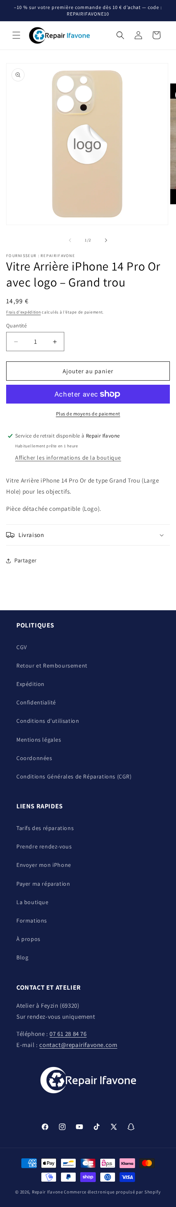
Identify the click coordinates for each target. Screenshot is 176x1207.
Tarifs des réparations (45, 828)
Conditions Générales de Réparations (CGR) (74, 776)
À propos (28, 939)
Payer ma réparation (43, 883)
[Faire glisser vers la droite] (106, 240)
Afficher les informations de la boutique (68, 457)
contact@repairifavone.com (78, 1045)
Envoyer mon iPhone (43, 865)
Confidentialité (36, 702)
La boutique (32, 902)
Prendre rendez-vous (44, 846)
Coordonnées (34, 758)
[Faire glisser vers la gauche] (70, 240)
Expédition (30, 684)
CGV (21, 647)
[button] (16, 35)
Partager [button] (25, 560)
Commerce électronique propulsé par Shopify (112, 1192)
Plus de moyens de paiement (88, 414)
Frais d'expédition (23, 312)
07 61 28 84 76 (68, 1034)
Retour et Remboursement (52, 665)
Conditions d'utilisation (47, 720)
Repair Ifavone (47, 1192)
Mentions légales (38, 739)
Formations (31, 920)
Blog (22, 957)
